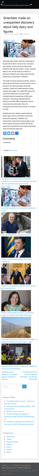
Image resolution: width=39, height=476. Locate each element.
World (9, 452)
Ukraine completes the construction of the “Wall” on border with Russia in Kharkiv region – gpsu (19, 340)
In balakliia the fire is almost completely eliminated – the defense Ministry (28, 375)
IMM (18, 34)
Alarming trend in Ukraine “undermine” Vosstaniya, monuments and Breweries (19, 367)
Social (9, 447)
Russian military (12, 442)
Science (9, 444)
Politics (9, 439)
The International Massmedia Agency (16, 5)
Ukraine (9, 449)
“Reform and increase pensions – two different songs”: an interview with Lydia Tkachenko (17, 314)
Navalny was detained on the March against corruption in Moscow (9, 375)
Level (10, 465)
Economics (25, 34)
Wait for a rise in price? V (15, 411)
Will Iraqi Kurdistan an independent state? (16, 235)
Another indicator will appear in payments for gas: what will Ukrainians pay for (19, 416)
